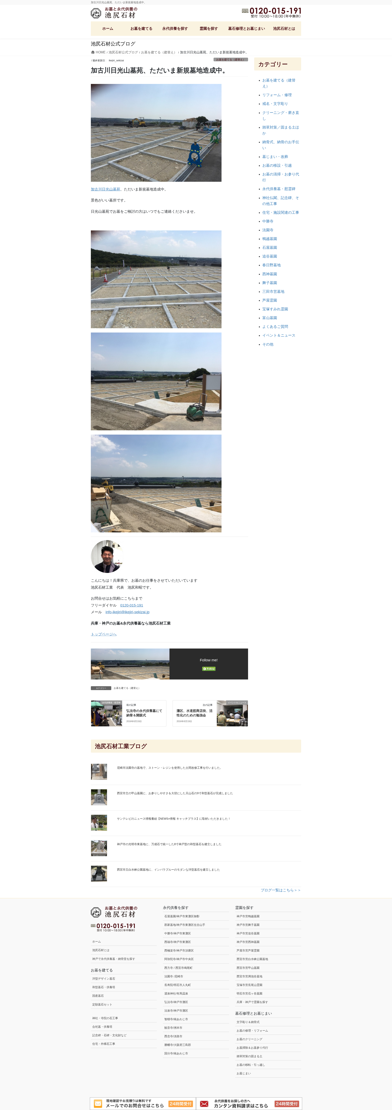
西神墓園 (269, 274)
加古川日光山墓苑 (105, 189)
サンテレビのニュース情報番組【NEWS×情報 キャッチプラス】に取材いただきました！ (174, 818)
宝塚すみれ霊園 (275, 309)
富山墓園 (269, 318)
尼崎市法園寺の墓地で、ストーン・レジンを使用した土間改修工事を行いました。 (170, 767)
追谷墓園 (269, 256)
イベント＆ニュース (278, 335)
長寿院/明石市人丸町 (177, 985)
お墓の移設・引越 (277, 165)
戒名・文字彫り (275, 104)
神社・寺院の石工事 (105, 1018)
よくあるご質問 (275, 327)
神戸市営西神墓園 (248, 942)
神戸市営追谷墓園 (248, 933)
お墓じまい (244, 1073)
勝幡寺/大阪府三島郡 (177, 1044)
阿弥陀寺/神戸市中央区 (179, 959)
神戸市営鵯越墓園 (248, 916)
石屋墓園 (269, 248)
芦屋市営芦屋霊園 (248, 950)
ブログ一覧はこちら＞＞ (281, 890)
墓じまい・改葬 (275, 157)
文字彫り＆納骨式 (248, 1022)
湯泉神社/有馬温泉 (176, 993)
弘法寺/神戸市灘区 (176, 1002)
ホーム (96, 941)
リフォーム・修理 (277, 95)
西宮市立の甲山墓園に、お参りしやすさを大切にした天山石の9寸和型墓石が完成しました (175, 793)
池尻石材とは (100, 950)
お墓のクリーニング (249, 1039)
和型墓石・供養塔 (103, 987)
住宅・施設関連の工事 (280, 212)
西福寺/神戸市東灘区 (177, 942)
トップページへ (104, 634)
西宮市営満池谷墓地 (249, 976)
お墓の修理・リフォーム (252, 1030)
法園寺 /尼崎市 (173, 976)
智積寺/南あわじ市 (176, 1019)
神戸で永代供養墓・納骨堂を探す (113, 958)
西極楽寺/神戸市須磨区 (179, 950)
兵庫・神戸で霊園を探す (252, 1002)
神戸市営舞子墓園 (248, 924)
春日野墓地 (271, 265)
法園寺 (267, 230)
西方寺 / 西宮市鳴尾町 (178, 967)
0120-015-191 (131, 605)
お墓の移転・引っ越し (251, 1064)
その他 (267, 344)
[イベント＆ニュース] (232, 712)
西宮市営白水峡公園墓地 (252, 959)
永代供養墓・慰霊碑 (278, 189)
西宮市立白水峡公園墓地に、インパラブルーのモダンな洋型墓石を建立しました (168, 869)
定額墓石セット (102, 1004)
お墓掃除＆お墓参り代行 (252, 1047)
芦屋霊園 (269, 300)
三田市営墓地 (273, 292)
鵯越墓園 (269, 239)
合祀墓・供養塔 (102, 1026)
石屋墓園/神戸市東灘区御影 (181, 916)
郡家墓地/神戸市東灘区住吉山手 (184, 924)
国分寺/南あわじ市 (176, 1053)
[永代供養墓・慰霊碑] (106, 712)
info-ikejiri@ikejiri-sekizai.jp (127, 612)
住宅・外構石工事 (103, 1043)
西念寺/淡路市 (173, 1036)
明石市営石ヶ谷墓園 (249, 993)
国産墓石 (98, 995)
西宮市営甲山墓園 (248, 967)
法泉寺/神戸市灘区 (176, 1010)
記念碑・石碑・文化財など (109, 1035)
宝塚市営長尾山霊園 (249, 985)
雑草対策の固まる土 (249, 1056)
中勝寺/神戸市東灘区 (177, 933)
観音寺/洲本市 (174, 1027)
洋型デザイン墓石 (103, 978)
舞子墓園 (269, 283)
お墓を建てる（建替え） (230, 59)
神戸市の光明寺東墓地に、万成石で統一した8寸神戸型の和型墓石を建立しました (169, 844)
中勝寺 (267, 221)
